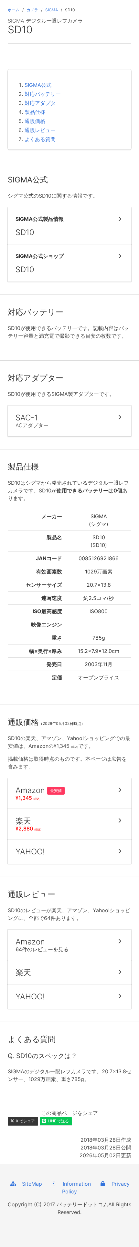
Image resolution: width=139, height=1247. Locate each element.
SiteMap (29, 1183)
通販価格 (35, 121)
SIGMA (51, 9)
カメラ (32, 9)
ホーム (13, 9)
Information (74, 1183)
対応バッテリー (43, 94)
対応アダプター (43, 103)
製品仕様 (35, 112)
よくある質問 (40, 139)
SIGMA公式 (38, 85)
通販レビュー (40, 130)
